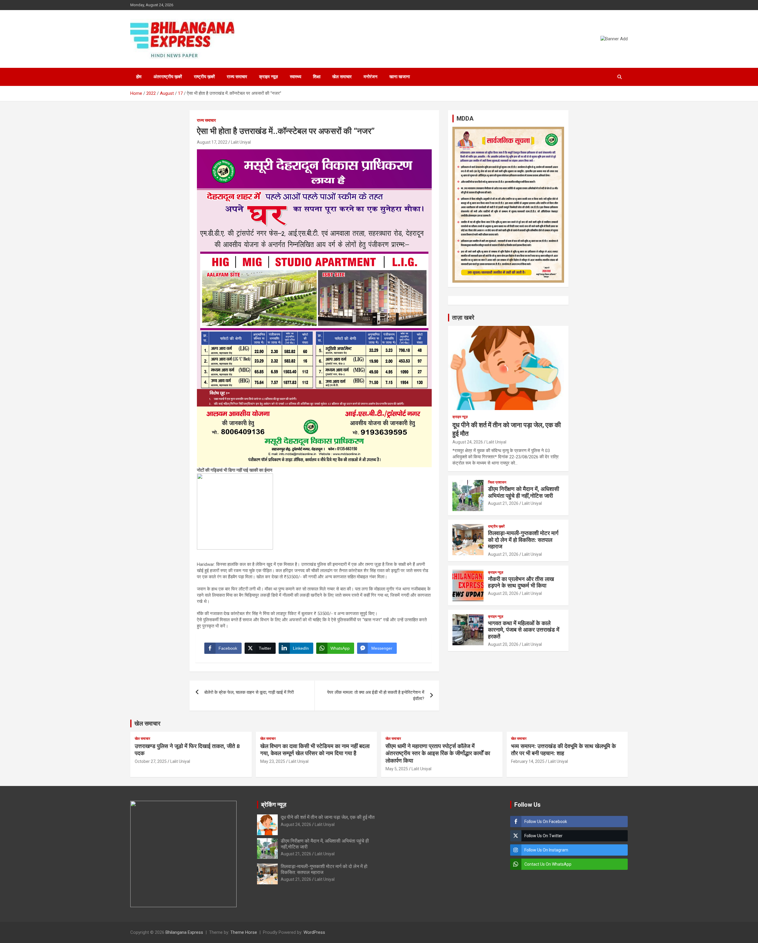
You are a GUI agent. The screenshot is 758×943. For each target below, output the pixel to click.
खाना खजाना (399, 76)
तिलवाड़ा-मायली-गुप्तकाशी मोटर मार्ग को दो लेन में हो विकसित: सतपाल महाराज (523, 540)
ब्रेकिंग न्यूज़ (273, 804)
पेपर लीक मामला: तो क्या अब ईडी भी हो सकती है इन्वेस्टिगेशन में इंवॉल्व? (375, 695)
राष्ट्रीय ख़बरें (204, 76)
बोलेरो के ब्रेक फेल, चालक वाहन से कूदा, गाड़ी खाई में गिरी (249, 692)
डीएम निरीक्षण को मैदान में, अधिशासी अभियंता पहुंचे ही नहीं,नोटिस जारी (523, 492)
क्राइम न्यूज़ (268, 76)
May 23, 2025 (272, 761)
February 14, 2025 (528, 761)
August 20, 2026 (503, 593)
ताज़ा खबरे (463, 317)
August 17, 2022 (212, 142)
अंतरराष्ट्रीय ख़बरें (167, 76)
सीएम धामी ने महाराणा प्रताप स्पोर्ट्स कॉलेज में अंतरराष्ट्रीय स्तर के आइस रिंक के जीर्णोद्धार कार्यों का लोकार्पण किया (438, 753)
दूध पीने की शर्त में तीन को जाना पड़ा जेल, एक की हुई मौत (328, 817)
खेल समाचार (342, 76)
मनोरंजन (371, 76)
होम (139, 76)
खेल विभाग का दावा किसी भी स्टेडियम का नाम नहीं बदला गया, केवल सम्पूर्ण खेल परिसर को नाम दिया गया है (315, 750)
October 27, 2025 (151, 761)
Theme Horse (243, 932)
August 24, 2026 (467, 442)
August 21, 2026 (503, 503)
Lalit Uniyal (241, 142)
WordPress (314, 932)
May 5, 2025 (397, 768)
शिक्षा (316, 76)
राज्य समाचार (237, 76)
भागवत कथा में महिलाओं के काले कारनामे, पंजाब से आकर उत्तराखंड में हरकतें (523, 630)
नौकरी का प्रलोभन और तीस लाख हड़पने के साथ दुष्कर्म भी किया (521, 582)
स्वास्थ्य (295, 76)
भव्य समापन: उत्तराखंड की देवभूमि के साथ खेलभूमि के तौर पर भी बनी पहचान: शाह (563, 750)
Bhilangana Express (184, 932)
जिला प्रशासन (497, 482)
